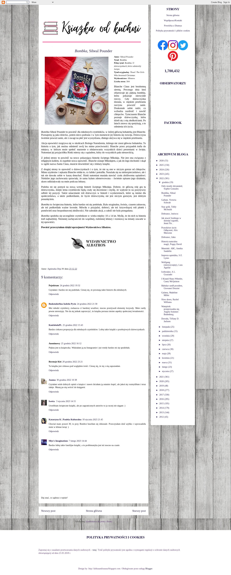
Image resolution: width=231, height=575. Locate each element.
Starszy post (139, 510)
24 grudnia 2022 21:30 (87, 304)
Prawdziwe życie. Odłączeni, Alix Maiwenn (169, 230)
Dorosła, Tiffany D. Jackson (170, 320)
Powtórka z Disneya (173, 26)
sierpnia (166, 340)
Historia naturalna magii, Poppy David (171, 242)
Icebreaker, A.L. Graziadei (168, 273)
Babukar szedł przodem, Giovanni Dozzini (172, 287)
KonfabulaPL (55, 325)
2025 (161, 165)
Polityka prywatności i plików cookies (173, 31)
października (168, 331)
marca (165, 362)
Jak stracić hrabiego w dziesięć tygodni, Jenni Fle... (171, 221)
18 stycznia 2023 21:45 (92, 419)
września (166, 336)
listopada (166, 327)
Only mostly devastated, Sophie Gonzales (172, 187)
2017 (161, 395)
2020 (161, 381)
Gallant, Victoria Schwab (168, 201)
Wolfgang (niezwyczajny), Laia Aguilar (171, 265)
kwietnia (166, 358)
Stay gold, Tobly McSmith (168, 208)
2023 (161, 174)
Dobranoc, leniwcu (169, 214)
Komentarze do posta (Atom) (99, 521)
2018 (161, 390)
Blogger (148, 568)
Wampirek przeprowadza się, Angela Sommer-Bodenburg (170, 310)
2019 (161, 386)
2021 (161, 377)
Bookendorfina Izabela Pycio (62, 304)
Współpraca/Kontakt (173, 20)
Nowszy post (48, 510)
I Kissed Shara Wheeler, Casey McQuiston (172, 280)
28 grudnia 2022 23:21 (72, 362)
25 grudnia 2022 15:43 (73, 325)
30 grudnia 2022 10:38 (67, 380)
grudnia (165, 182)
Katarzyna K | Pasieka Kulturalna (65, 419)
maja (164, 353)
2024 (161, 169)
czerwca (166, 349)
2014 (161, 408)
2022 (161, 178)
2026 (161, 160)
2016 (161, 399)
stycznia (166, 371)
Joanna (52, 380)
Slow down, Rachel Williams (170, 300)
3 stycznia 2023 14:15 (66, 401)
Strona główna (94, 510)
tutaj (94, 550)
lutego (165, 367)
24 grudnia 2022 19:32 (70, 285)
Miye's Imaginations (58, 441)
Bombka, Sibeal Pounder (168, 194)
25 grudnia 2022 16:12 (71, 343)
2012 (161, 417)
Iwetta (52, 401)
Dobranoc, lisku (168, 237)
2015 (161, 403)
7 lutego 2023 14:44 (78, 441)
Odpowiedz (54, 294)
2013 (161, 412)
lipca (164, 344)
